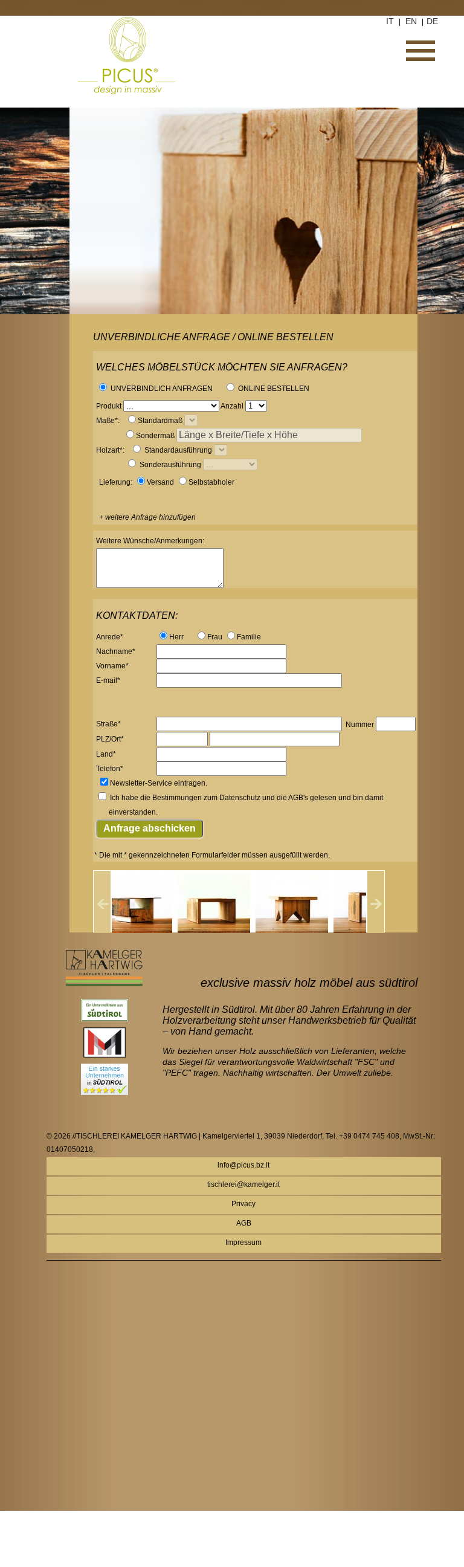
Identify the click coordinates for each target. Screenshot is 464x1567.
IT (390, 21)
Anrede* (109, 637)
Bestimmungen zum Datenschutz (206, 797)
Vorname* (112, 666)
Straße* (108, 724)
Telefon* (109, 768)
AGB (243, 1223)
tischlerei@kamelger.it (243, 1184)
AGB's (298, 797)
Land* (106, 754)
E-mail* (108, 680)
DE (432, 21)
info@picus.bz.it (243, 1165)
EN (411, 21)
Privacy (243, 1204)
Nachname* (115, 651)
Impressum (243, 1242)
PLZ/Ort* (110, 739)
